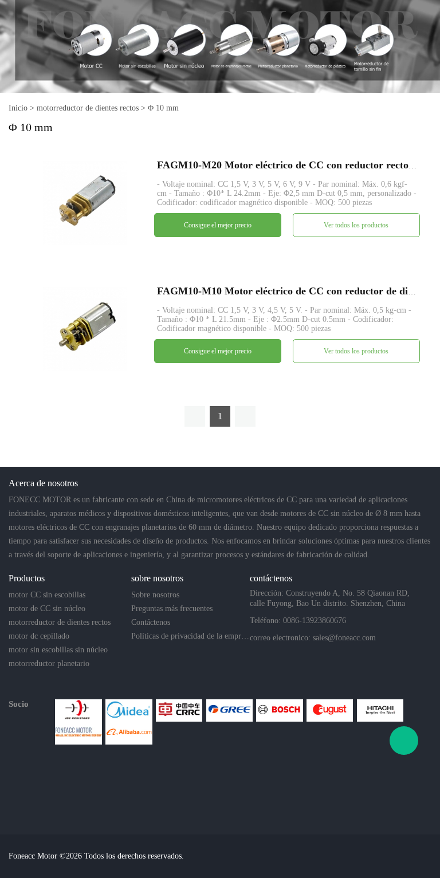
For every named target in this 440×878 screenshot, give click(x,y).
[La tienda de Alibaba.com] (128, 733)
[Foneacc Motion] (78, 733)
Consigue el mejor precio (218, 225)
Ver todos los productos (356, 225)
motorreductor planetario (49, 663)
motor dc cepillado (39, 636)
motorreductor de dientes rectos (88, 108)
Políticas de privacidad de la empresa (190, 636)
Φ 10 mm (163, 108)
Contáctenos (150, 622)
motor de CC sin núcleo (47, 608)
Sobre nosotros (155, 594)
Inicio (18, 108)
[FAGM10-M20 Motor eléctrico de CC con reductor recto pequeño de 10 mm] (85, 202)
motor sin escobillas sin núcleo (58, 649)
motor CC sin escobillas (47, 594)
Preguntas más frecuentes (172, 608)
